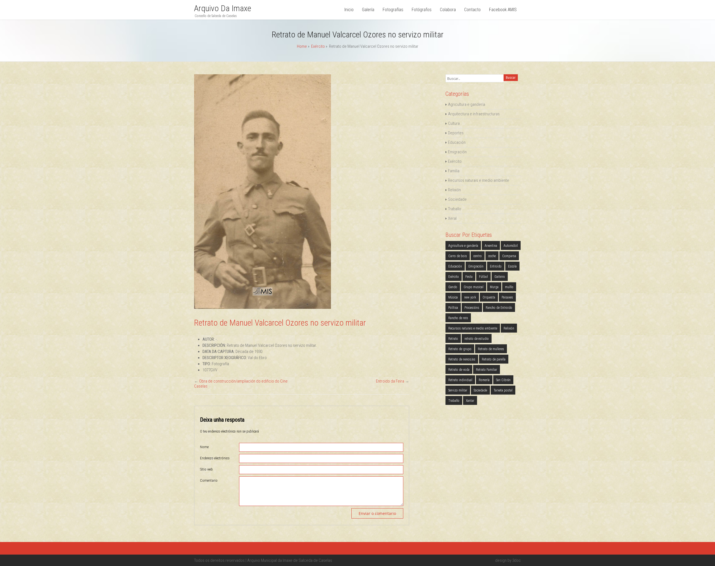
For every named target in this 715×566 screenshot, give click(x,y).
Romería (484, 380)
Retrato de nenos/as (461, 359)
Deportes (456, 132)
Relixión (454, 189)
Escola (512, 266)
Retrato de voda (458, 370)
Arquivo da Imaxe (222, 8)
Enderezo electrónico (215, 458)
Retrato (453, 339)
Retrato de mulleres (491, 349)
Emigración (457, 151)
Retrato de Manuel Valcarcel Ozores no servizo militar (280, 322)
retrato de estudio (476, 339)
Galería (368, 9)
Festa (469, 277)
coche (492, 256)
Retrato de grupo (459, 349)
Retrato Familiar (486, 370)
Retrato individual (460, 380)
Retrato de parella (494, 359)
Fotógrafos (422, 9)
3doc (516, 560)
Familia (453, 170)
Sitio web (206, 469)
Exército (318, 46)
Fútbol (483, 277)
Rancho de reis (458, 318)
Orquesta (489, 297)
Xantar (470, 401)
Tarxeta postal (503, 390)
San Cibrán (503, 380)
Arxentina (491, 246)
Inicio (349, 9)
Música (453, 297)
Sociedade (457, 199)
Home (302, 46)
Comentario (209, 480)
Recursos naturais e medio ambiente (478, 180)
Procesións (471, 308)
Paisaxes (507, 297)
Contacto (472, 9)
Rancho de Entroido (499, 308)
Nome (204, 447)
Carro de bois (457, 256)
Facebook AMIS (503, 9)
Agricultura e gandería (466, 104)
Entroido (496, 266)
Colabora (448, 9)
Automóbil (511, 246)
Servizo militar (457, 390)
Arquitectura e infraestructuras (474, 113)
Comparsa (509, 256)
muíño (509, 287)
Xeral (452, 218)
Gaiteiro (499, 277)
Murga (494, 287)
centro (477, 256)
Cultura (454, 123)
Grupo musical (473, 287)
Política (453, 308)
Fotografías (393, 9)
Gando (452, 287)
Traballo (454, 208)
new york (470, 297)
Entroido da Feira (390, 381)
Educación (457, 142)
